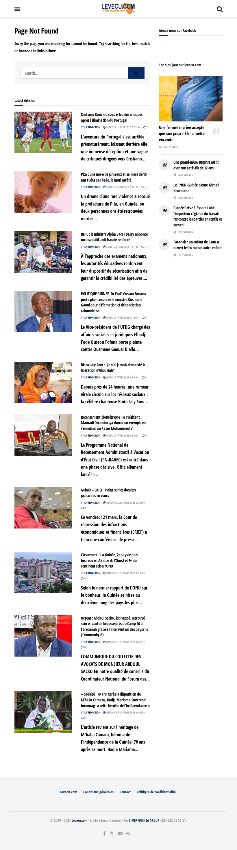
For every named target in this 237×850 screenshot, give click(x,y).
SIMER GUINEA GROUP (144, 820)
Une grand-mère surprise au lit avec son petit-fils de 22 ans (196, 165)
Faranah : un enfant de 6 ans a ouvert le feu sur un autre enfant (197, 244)
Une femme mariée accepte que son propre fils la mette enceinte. (182, 133)
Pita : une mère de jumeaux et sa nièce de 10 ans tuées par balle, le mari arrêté (114, 177)
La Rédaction (92, 127)
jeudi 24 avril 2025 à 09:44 (122, 377)
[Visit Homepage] (118, 8)
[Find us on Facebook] (104, 833)
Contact (125, 791)
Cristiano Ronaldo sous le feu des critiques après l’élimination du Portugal (111, 117)
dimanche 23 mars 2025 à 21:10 (125, 502)
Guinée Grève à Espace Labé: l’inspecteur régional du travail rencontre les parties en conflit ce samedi (197, 216)
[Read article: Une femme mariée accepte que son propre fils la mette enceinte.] (191, 98)
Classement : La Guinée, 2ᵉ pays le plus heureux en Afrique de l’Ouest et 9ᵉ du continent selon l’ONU (109, 560)
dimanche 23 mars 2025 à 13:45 (125, 573)
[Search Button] (220, 8)
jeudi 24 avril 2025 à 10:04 (122, 317)
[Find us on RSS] (128, 833)
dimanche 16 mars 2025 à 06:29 (125, 712)
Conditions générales (98, 791)
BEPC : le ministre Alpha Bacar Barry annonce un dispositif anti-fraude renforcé (114, 237)
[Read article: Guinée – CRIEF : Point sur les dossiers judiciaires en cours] (43, 508)
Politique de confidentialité (156, 791)
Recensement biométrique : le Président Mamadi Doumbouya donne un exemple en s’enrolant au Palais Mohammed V (113, 422)
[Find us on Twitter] (112, 833)
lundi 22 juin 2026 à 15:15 (122, 187)
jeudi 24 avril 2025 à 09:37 (122, 435)
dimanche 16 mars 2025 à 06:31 (125, 642)
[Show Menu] (17, 8)
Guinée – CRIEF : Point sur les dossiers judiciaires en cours (108, 492)
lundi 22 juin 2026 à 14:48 (122, 247)
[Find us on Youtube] (120, 833)
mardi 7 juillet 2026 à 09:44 (123, 127)
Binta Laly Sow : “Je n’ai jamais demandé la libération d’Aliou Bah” (113, 367)
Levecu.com (68, 791)
